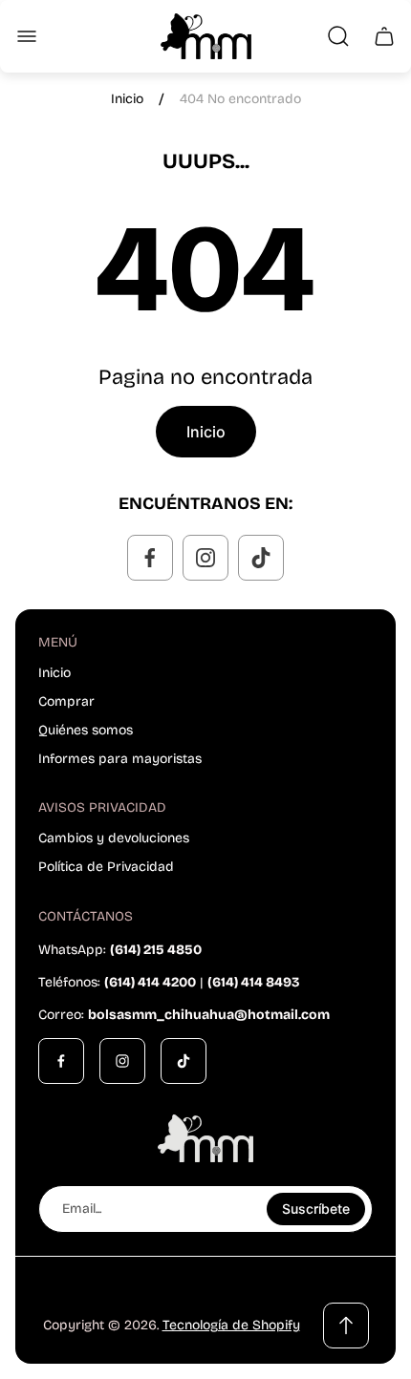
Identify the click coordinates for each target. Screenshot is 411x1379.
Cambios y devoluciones (113, 838)
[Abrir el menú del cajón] (27, 36)
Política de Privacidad (106, 867)
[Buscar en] (338, 36)
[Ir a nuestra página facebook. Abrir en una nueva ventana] (150, 558)
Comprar (66, 701)
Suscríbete (316, 1208)
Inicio (127, 99)
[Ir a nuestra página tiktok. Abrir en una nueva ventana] (261, 558)
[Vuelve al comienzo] (346, 1325)
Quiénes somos (85, 730)
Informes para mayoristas (120, 759)
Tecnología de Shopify (231, 1325)
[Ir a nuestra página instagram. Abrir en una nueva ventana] (205, 558)
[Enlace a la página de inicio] (205, 1138)
